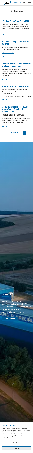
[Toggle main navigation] (29, 2)
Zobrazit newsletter (8, 53)
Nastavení (17, 448)
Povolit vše (16, 443)
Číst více (4, 34)
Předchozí (14, 132)
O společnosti (10, 319)
